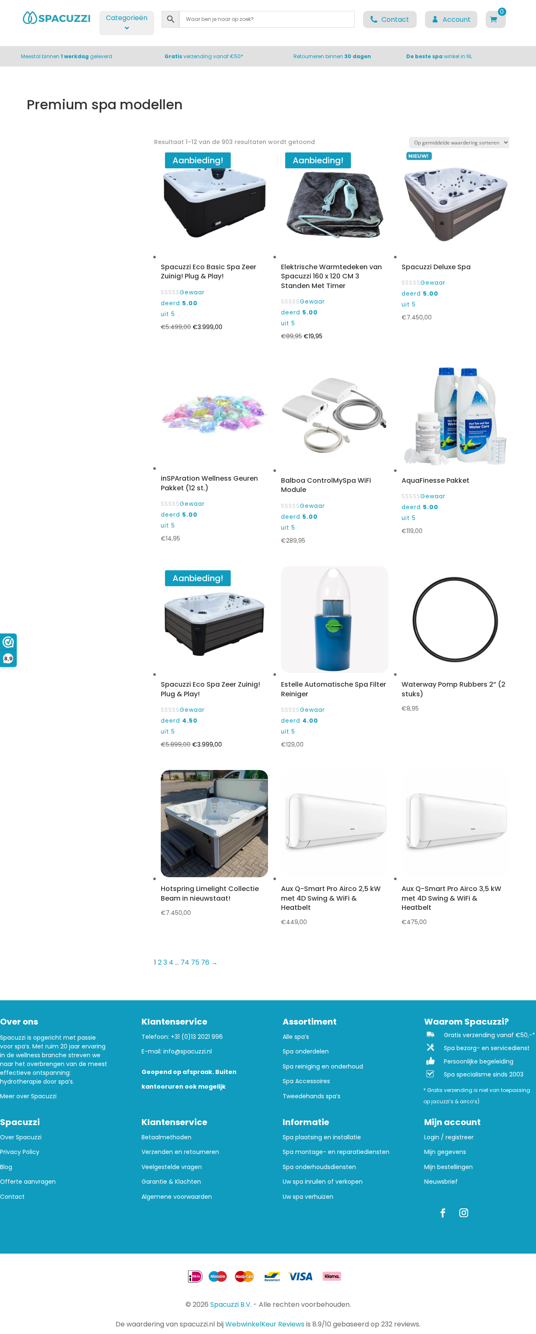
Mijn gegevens (445, 1152)
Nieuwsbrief (441, 1182)
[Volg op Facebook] (443, 1213)
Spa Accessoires (306, 1081)
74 (184, 962)
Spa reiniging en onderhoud (323, 1067)
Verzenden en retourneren (180, 1152)
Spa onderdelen (306, 1052)
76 (205, 962)
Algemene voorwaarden (177, 1197)
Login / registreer (449, 1137)
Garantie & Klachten (171, 1182)
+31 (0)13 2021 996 (197, 1037)
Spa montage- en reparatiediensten (336, 1152)
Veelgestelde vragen (172, 1167)
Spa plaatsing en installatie (322, 1137)
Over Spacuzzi (20, 1137)
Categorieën (126, 18)
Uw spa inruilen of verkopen (323, 1182)
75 (195, 962)
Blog (6, 1167)
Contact (12, 1197)
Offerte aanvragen (28, 1182)
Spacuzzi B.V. (231, 1304)
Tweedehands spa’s (311, 1096)
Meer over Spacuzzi (28, 1096)
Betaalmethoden (166, 1137)
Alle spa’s (296, 1037)
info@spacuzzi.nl (187, 1051)
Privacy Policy (19, 1152)
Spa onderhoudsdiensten (319, 1167)
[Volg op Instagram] (464, 1213)
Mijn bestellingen (448, 1167)
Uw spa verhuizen (308, 1197)
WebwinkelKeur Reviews (264, 1324)
